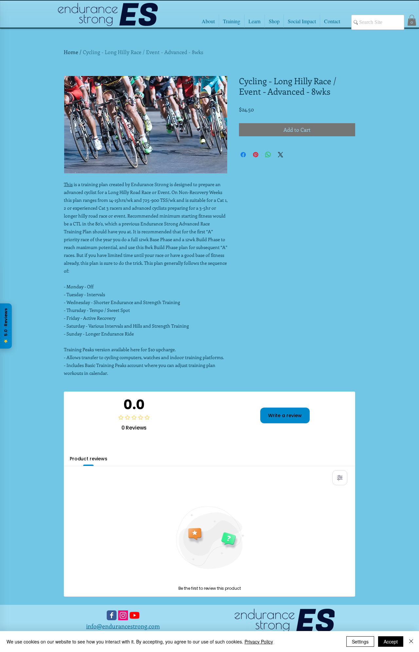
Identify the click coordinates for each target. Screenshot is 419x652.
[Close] (411, 641)
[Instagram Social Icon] (123, 615)
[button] (411, 20)
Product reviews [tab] (88, 458)
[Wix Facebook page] (112, 615)
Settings (360, 641)
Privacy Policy (259, 641)
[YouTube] (134, 615)
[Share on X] (280, 155)
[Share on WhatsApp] (268, 155)
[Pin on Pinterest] (256, 155)
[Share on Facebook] (243, 155)
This (68, 184)
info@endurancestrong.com (123, 626)
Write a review (285, 415)
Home (71, 51)
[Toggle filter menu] (339, 477)
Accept (391, 641)
